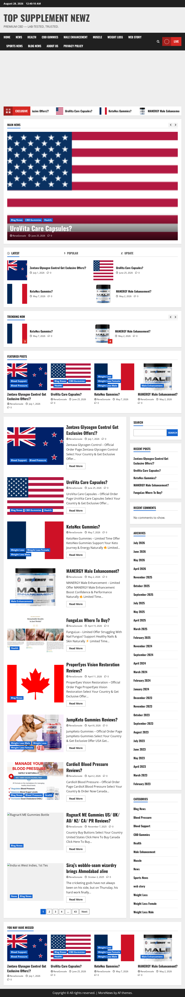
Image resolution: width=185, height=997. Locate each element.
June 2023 (140, 749)
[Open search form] (158, 41)
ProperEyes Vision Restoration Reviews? (35, 683)
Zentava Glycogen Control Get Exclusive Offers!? (17, 270)
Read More (77, 466)
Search (138, 422)
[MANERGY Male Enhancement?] (158, 376)
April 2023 (140, 766)
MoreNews (105, 993)
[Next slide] (175, 125)
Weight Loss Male (107, 385)
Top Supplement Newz (47, 17)
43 (75, 911)
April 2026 (140, 568)
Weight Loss (115, 37)
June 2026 (140, 551)
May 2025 (139, 612)
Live (176, 41)
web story (134, 37)
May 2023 (139, 758)
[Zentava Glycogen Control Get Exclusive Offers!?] (27, 376)
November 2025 (143, 577)
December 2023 (143, 698)
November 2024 (143, 646)
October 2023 (142, 715)
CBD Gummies (50, 37)
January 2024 (141, 689)
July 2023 (139, 741)
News (19, 37)
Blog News (34, 46)
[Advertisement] (92, 77)
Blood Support (19, 381)
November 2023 (143, 706)
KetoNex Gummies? (109, 111)
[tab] (35, 254)
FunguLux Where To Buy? (102, 334)
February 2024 (142, 680)
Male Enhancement (75, 37)
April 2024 (140, 663)
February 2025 (142, 637)
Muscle (97, 37)
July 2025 (139, 603)
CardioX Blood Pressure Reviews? (35, 781)
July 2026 (139, 543)
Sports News (14, 46)
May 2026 (139, 560)
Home (7, 37)
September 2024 (143, 655)
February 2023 (142, 784)
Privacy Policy (73, 46)
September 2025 (143, 594)
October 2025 (142, 586)
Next (84, 911)
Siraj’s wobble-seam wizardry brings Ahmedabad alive (35, 882)
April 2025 (140, 620)
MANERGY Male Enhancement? (155, 111)
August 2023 (141, 732)
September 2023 (143, 723)
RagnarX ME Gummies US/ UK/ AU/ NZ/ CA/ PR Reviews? (35, 831)
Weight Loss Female (109, 381)
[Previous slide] (170, 125)
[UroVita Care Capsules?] (92, 186)
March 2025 (140, 629)
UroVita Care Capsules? (68, 111)
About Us (52, 46)
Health (31, 37)
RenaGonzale (19, 235)
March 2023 (140, 775)
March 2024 (140, 672)
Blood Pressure (19, 385)
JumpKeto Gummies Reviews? (35, 733)
